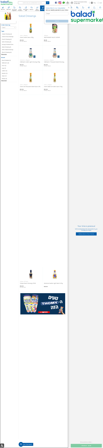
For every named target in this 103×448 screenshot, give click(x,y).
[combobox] (33, 2)
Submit (57, 21)
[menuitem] (3, 8)
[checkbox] (8, 34)
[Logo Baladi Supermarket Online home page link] (7, 3)
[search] (47, 2)
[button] (68, 3)
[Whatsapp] (64, 3)
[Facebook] (56, 3)
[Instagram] (60, 3)
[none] (31, 33)
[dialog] (57, 14)
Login (100, 2)
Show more (4, 54)
